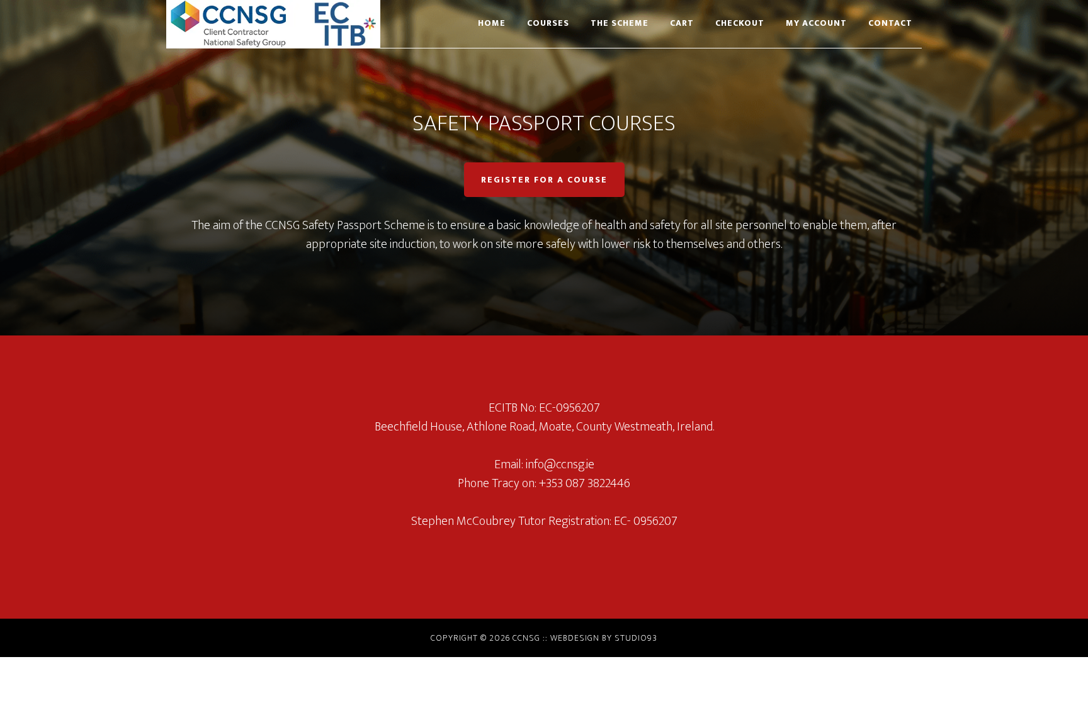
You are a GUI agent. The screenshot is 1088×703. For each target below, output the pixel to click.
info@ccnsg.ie (560, 464)
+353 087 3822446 (584, 483)
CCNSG (279, 24)
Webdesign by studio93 (603, 638)
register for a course (544, 179)
